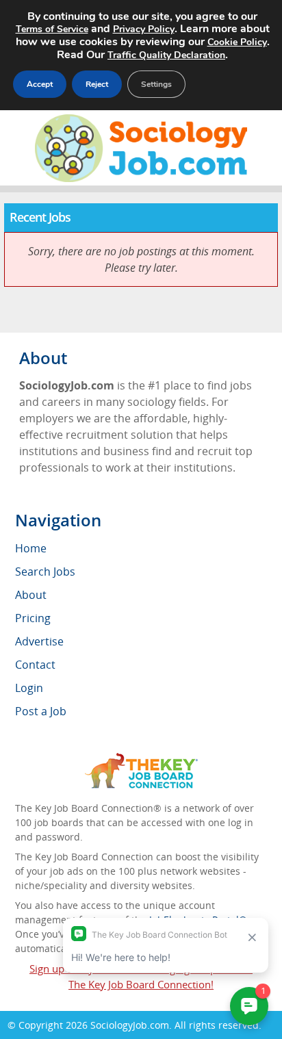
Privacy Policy (144, 29)
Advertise (39, 641)
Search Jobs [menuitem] (45, 571)
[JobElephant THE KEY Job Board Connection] (141, 759)
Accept (40, 84)
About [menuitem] (31, 594)
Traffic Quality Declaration (166, 55)
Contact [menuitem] (35, 664)
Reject (97, 84)
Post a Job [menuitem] (40, 711)
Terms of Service (52, 29)
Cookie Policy (237, 42)
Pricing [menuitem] (33, 618)
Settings (156, 84)
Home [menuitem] (31, 548)
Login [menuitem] (29, 687)
